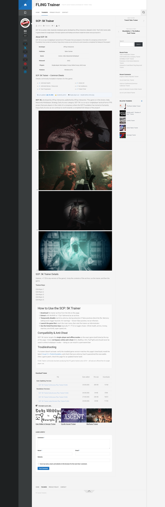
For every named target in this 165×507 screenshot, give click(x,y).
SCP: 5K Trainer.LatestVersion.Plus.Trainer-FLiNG (54, 401)
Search (122, 41)
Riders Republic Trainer (131, 76)
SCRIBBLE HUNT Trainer (127, 59)
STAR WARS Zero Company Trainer (130, 56)
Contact (65, 12)
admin (40, 26)
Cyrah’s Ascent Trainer (68, 424)
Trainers (44, 12)
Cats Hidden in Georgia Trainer (46, 424)
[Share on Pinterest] (25, 61)
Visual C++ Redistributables (52, 354)
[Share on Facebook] (25, 53)
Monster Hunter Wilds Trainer (133, 89)
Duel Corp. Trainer (129, 80)
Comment (41, 437)
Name (40, 450)
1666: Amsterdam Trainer (127, 54)
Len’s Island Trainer (129, 92)
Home (38, 12)
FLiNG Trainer (48, 4)
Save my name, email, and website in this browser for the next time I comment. (63, 464)
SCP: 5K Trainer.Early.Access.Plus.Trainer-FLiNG (53, 393)
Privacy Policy (55, 12)
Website (40, 457)
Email (77, 450)
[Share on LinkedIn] (25, 70)
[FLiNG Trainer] (25, 5)
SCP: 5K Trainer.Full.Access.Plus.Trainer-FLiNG (53, 385)
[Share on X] (25, 45)
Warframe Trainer (92, 424)
